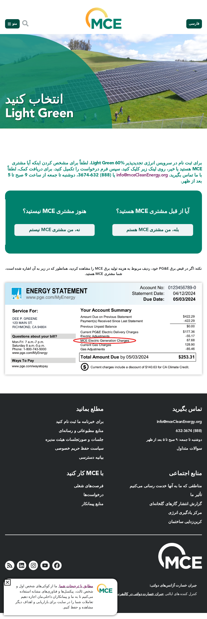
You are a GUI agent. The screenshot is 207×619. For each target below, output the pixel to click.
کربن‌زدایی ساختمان (185, 522)
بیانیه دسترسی (91, 458)
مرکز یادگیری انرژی (185, 513)
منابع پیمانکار (92, 504)
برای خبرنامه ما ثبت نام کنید (80, 422)
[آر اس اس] (9, 565)
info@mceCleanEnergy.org (142, 175)
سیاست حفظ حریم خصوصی (79, 449)
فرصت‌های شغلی (89, 486)
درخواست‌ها (94, 495)
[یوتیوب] (45, 565)
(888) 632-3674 (189, 431)
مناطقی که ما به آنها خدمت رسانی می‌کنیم (166, 486)
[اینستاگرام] (33, 565)
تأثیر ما (196, 495)
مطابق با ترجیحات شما (76, 586)
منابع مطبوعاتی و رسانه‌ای (81, 431)
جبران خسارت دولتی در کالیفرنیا (140, 594)
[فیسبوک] (57, 565)
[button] (7, 582)
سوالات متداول (189, 449)
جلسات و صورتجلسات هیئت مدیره (74, 440)
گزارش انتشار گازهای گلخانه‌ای (175, 504)
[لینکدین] (21, 565)
